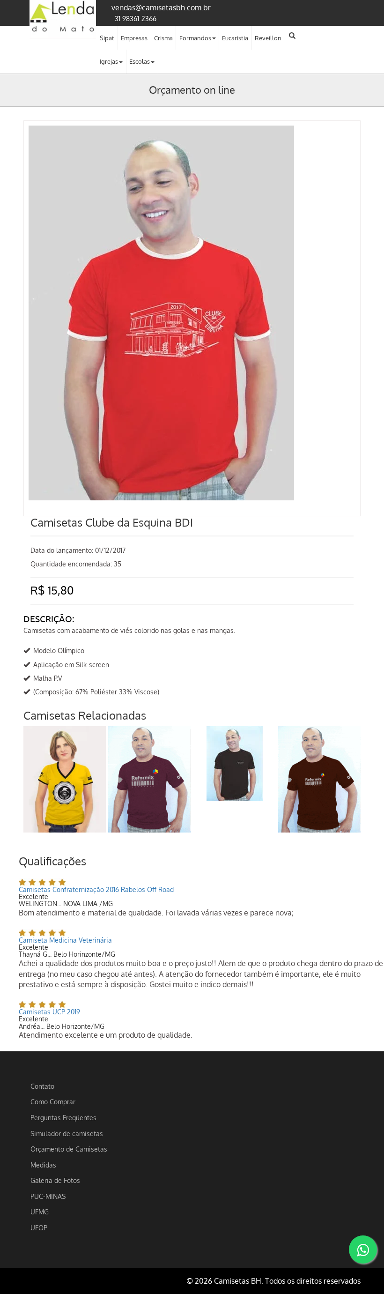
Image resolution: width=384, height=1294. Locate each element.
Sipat (107, 38)
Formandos (195, 38)
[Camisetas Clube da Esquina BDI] (192, 135)
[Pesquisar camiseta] (292, 35)
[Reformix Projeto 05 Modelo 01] (319, 779)
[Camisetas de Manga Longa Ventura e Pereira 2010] (235, 763)
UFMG (39, 1211)
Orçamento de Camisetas (68, 1149)
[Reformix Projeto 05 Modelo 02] (149, 779)
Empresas (134, 38)
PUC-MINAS (48, 1196)
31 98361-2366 (135, 18)
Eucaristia (235, 38)
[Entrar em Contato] (363, 1249)
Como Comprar (52, 1101)
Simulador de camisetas (66, 1133)
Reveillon (268, 38)
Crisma (163, 38)
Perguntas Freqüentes (63, 1117)
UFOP (38, 1227)
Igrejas (109, 61)
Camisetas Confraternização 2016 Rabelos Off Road (96, 889)
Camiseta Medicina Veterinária (65, 940)
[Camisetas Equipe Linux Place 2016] (64, 779)
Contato (42, 1086)
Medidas (43, 1164)
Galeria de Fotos (55, 1180)
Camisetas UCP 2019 (49, 1012)
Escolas (139, 61)
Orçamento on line (192, 89)
